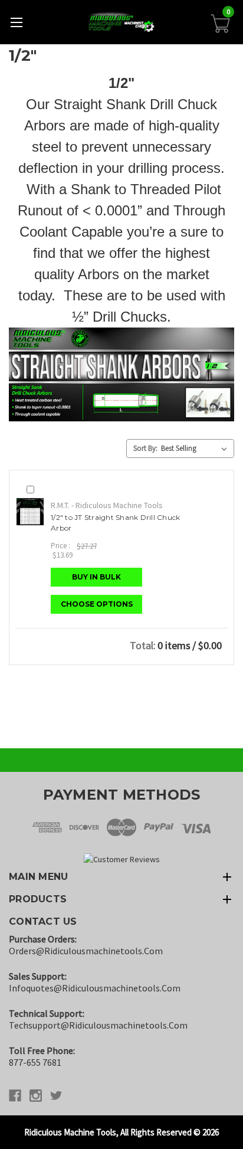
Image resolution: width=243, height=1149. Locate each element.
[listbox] (196, 448)
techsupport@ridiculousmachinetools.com (98, 1025)
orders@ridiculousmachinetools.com (86, 951)
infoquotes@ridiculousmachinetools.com (94, 988)
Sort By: (145, 448)
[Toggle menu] (16, 22)
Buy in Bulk (96, 576)
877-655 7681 (35, 1062)
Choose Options (97, 604)
